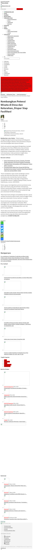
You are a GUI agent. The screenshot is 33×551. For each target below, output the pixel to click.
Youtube (7, 544)
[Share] (16, 239)
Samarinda (6, 395)
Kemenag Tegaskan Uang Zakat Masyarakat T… (16, 519)
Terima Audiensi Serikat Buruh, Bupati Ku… (14, 413)
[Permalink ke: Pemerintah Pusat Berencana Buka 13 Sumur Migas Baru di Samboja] (12, 275)
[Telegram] (16, 231)
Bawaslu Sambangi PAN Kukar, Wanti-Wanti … (15, 421)
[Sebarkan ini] (4, 123)
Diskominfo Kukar (5, 241)
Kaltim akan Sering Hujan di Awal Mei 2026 (14, 339)
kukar (5, 360)
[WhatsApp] (16, 223)
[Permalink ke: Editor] (2, 118)
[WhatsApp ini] (4, 128)
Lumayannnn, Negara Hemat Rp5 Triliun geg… (15, 485)
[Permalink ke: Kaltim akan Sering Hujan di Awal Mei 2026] (12, 336)
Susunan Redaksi (8, 527)
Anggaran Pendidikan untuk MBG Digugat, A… (15, 494)
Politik (5, 420)
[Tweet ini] (4, 125)
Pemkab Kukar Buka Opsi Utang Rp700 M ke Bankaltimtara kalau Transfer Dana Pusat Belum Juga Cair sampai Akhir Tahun (18, 168)
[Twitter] (16, 228)
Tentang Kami (7, 526)
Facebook (7, 536)
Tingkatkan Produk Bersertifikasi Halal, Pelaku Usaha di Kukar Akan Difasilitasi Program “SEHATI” (15, 257)
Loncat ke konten (5, 1)
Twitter (7, 538)
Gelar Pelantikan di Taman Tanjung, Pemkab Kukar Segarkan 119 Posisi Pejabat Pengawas (17, 161)
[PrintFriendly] (16, 236)
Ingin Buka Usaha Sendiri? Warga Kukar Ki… (15, 405)
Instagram (7, 541)
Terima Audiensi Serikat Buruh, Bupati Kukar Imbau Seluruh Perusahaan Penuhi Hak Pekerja (16, 87)
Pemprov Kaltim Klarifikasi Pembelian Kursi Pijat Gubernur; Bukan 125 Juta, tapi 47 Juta (16, 353)
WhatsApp (7, 539)
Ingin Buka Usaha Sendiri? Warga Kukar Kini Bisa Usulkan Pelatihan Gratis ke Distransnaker (16, 85)
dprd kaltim (7, 361)
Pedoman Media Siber (9, 530)
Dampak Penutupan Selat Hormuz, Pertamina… (16, 502)
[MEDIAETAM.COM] (5, 6)
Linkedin (7, 542)
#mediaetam (7, 366)
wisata (18, 241)
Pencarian (19, 9)
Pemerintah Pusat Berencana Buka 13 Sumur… (15, 388)
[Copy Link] (16, 233)
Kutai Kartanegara (8, 386)
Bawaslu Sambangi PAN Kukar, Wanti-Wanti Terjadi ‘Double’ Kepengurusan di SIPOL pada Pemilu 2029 (14, 89)
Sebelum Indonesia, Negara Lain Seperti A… (15, 510)
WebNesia (3, 548)
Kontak (6, 529)
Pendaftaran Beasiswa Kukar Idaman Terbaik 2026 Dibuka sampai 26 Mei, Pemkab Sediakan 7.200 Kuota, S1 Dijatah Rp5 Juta (17, 324)
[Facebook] (16, 225)
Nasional (6, 484)
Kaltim (5, 363)
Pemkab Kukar (13, 241)
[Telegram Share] (4, 126)
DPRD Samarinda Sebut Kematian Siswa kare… (16, 396)
